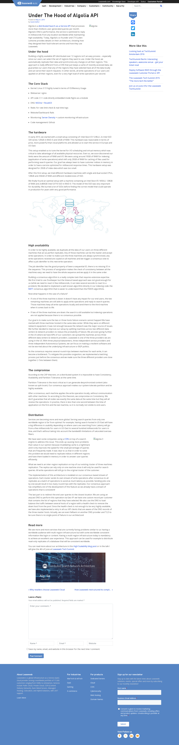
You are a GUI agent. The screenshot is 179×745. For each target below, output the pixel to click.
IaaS (44, 6)
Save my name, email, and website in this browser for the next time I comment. (64, 649)
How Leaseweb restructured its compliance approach (94, 589)
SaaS (69, 683)
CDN (67, 439)
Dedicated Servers (97, 678)
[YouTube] (138, 736)
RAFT (30, 289)
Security (120, 6)
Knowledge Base (119, 1)
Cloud (92, 683)
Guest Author (35, 22)
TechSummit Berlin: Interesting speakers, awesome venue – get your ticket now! (146, 62)
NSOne (39, 103)
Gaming (70, 687)
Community (107, 6)
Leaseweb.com (104, 1)
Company (81, 6)
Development (55, 6)
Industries (69, 6)
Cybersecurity (95, 691)
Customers (94, 6)
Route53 (48, 103)
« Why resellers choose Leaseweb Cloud (46, 589)
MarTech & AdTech (74, 678)
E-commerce (72, 691)
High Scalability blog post (85, 546)
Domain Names (96, 699)
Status (143, 1)
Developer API (133, 1)
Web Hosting (95, 695)
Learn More (21, 698)
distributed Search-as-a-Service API (55, 26)
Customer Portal (155, 1)
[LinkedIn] (131, 736)
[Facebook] (120, 736)
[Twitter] (125, 736)
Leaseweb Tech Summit (63, 549)
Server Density (48, 117)
